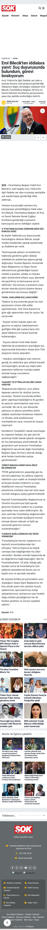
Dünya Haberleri (8, 917)
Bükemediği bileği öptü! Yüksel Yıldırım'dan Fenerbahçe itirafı (34, 778)
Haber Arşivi (32, 903)
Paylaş (7, 137)
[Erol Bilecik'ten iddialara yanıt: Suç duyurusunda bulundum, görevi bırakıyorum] (23, 120)
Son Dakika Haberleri (9, 904)
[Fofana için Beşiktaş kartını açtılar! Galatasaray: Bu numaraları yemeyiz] (35, 789)
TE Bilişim (30, 927)
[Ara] (40, 8)
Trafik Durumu (33, 888)
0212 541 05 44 (25, 853)
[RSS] (35, 868)
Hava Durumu (33, 883)
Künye (36, 920)
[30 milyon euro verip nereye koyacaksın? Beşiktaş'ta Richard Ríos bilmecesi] (12, 743)
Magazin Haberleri (15, 920)
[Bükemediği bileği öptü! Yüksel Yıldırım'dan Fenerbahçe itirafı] (35, 767)
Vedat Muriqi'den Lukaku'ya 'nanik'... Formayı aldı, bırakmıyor (11, 778)
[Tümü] (44, 815)
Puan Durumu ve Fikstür (12, 896)
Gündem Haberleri (32, 914)
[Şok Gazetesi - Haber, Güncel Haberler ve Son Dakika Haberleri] (9, 8)
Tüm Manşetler (33, 895)
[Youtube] (26, 868)
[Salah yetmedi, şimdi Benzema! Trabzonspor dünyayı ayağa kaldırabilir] (12, 789)
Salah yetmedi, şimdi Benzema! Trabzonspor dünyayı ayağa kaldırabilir (12, 800)
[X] (17, 868)
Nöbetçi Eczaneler (14, 883)
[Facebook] (12, 868)
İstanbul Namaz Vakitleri (12, 889)
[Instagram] (21, 868)
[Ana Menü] (43, 8)
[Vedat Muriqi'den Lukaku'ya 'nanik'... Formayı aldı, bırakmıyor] (12, 767)
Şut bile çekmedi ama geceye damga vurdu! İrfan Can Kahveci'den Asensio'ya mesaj (35, 754)
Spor (15, 58)
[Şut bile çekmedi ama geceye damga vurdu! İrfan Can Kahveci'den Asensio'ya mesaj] (35, 743)
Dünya (25, 15)
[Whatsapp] (30, 868)
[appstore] (17, 873)
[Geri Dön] (7, 922)
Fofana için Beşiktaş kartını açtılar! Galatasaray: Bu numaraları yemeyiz (32, 801)
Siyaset (5, 15)
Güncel (34, 15)
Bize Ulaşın (28, 920)
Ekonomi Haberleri (23, 917)
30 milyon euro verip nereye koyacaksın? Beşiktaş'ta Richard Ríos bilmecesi (11, 754)
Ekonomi (15, 15)
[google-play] (29, 873)
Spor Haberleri (38, 917)
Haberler (6, 58)
